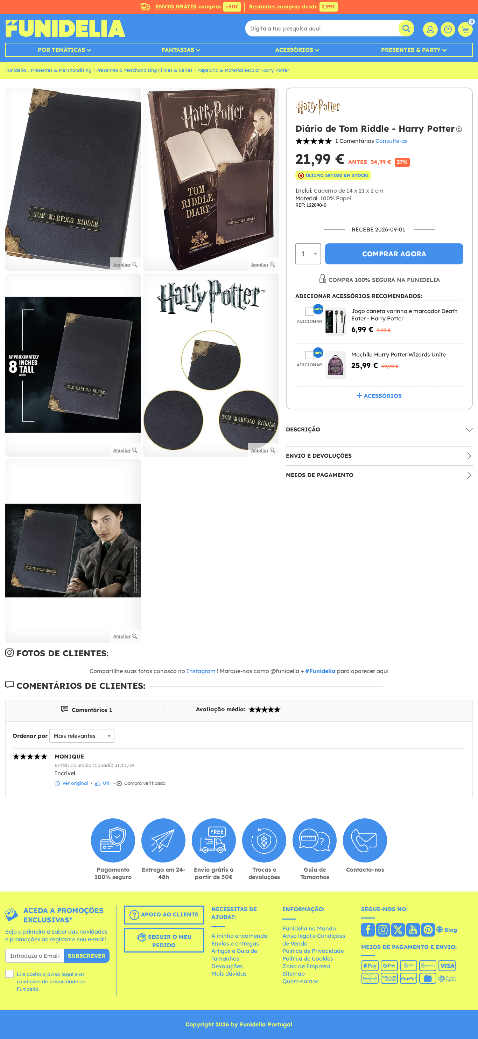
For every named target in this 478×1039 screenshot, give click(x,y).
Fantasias (178, 50)
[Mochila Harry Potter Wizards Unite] (335, 365)
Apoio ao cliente (168, 914)
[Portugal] (368, 930)
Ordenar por (30, 735)
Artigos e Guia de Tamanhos (234, 954)
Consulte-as (391, 140)
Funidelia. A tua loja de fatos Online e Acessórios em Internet (65, 28)
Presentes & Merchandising (61, 70)
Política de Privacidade (313, 950)
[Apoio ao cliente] (448, 29)
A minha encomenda (239, 935)
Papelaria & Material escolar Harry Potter (243, 70)
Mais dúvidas (229, 973)
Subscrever (86, 955)
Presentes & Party (411, 50)
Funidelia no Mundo (309, 928)
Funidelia (15, 70)
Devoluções (227, 966)
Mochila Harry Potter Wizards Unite (398, 354)
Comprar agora (394, 253)
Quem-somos (300, 981)
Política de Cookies (307, 958)
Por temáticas (61, 50)
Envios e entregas (235, 943)
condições (29, 981)
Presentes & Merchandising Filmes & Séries (144, 70)
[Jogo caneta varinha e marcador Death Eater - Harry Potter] (335, 321)
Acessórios (294, 50)
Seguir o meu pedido (168, 941)
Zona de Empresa (306, 966)
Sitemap (293, 973)
